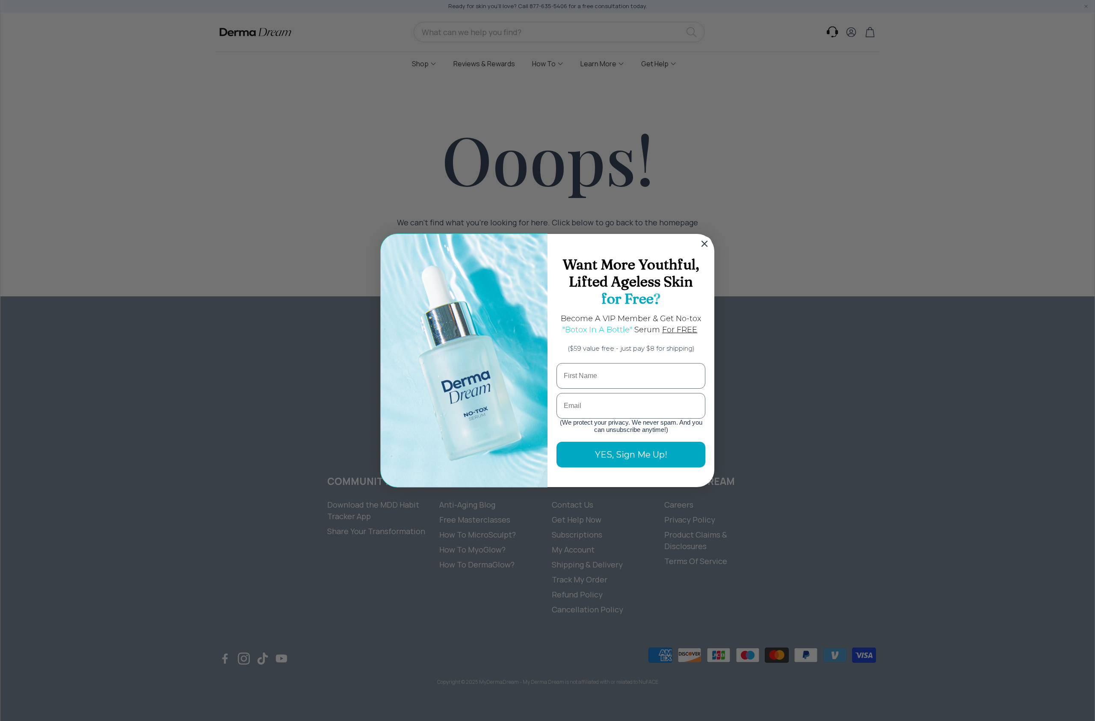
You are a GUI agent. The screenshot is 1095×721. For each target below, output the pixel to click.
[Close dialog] (704, 243)
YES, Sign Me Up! (631, 454)
